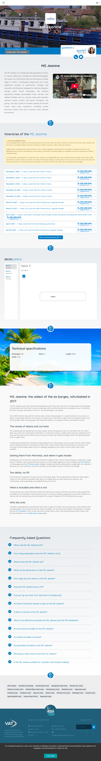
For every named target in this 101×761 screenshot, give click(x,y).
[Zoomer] (23, 276)
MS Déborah (85, 462)
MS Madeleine (21, 511)
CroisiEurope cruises (34, 513)
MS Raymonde (32, 464)
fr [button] (99, 3)
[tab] (11, 266)
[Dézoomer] (23, 279)
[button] (50, 172)
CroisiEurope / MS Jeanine (16, 52)
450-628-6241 (59, 726)
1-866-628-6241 (60, 729)
